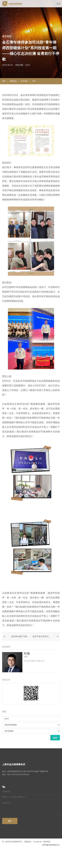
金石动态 (24, 81)
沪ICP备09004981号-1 (51, 845)
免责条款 (27, 842)
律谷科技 (46, 842)
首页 (4, 81)
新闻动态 (13, 81)
